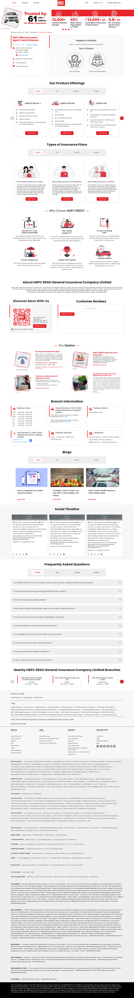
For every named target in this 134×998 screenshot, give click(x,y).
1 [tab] (62, 29)
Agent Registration (16, 750)
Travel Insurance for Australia (71, 801)
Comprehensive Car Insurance (62, 762)
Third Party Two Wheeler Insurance (79, 767)
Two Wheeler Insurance (18, 767)
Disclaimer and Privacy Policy (48, 743)
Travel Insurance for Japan (109, 803)
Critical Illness (72, 840)
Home (96, 460)
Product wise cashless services (54, 849)
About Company (16, 739)
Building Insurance (56, 818)
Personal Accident (47, 781)
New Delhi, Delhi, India (19, 442)
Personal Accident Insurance (75, 853)
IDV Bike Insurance (93, 772)
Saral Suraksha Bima (75, 784)
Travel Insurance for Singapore (57, 806)
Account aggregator (23, 858)
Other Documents (79, 844)
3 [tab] (68, 29)
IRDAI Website (66, 858)
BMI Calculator (114, 787)
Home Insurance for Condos (65, 821)
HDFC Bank (26, 872)
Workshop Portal (73, 743)
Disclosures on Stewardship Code (49, 739)
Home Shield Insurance (109, 818)
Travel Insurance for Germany (55, 803)
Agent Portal (71, 754)
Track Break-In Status (91, 769)
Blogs (98, 739)
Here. (24, 789)
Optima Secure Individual (18, 787)
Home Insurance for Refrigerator (62, 816)
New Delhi (33, 32)
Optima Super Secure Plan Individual (75, 787)
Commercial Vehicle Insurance (52, 769)
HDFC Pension (94, 877)
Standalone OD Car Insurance (71, 764)
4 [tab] (71, 29)
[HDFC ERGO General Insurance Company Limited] (61, 3)
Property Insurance (69, 818)
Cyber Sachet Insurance (31, 828)
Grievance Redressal (102, 741)
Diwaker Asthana (38, 835)
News (98, 743)
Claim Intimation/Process (75, 736)
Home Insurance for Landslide (19, 818)
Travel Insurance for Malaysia (19, 806)
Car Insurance (28, 762)
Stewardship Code (44, 736)
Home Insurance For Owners (51, 813)
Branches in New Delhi (18, 724)
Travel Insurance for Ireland (74, 803)
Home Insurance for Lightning (82, 816)
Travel (76, 460)
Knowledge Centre (77, 858)
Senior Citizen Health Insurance (85, 779)
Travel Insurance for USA (37, 809)
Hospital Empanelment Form (34, 849)
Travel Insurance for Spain (76, 806)
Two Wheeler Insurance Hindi (59, 865)
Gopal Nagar (28, 697)
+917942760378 (21, 63)
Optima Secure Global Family (36, 787)
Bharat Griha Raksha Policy (47, 821)
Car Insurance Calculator (97, 762)
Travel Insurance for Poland (38, 806)
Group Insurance (95, 828)
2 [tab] (65, 29)
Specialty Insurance (32, 830)
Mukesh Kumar (49, 835)
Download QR (40, 326)
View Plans (32, 199)
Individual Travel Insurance (44, 798)
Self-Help (70, 741)
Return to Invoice (87, 764)
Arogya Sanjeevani (79, 781)
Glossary (45, 858)
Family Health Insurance (50, 779)
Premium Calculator (34, 781)
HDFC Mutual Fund (59, 877)
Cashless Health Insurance (18, 781)
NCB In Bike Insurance (60, 774)
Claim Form (61, 844)
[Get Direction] (30, 442)
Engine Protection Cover (18, 772)
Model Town (38, 697)
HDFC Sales (70, 877)
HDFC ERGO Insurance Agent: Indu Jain (67, 679)
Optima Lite (102, 784)
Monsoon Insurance (94, 818)
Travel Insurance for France (36, 803)
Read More (21, 499)
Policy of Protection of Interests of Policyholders (78, 749)
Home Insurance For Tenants (32, 813)
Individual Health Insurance (33, 779)
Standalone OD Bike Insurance (20, 769)
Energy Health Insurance (109, 781)
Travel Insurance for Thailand (19, 809)
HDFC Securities (47, 877)
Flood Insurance (81, 818)
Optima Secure (31, 784)
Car (57, 460)
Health (38, 460)
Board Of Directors (16, 736)
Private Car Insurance (59, 840)
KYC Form (69, 844)
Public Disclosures (16, 753)
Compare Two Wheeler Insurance (101, 767)
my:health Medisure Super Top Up (98, 787)
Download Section (73, 739)
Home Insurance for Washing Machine (93, 813)
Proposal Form (40, 844)
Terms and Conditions (45, 741)
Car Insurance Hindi (43, 865)
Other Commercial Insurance (49, 830)
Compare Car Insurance (114, 762)
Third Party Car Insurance (80, 762)
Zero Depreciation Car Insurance (20, 764)
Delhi (27, 32)
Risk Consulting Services (18, 830)
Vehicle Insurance (36, 769)
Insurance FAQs (36, 858)
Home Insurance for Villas (82, 821)
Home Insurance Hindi (76, 865)
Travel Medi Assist (55, 858)
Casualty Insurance (82, 828)
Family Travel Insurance (61, 798)
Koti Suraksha (42, 784)
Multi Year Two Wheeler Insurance (73, 769)
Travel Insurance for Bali (89, 801)
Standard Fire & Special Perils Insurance (51, 828)
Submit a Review (32, 45)
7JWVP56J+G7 (17, 440)
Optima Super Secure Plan (54, 787)
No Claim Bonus (55, 764)
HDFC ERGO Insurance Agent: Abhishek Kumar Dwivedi (31, 679)
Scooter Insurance (46, 774)
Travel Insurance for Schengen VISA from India (47, 801)
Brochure (23, 844)
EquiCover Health (16, 789)
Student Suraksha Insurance (78, 798)
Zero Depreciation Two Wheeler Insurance (39, 772)
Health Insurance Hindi (28, 865)
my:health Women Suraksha (63, 781)
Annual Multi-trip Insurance (96, 798)
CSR (12, 743)
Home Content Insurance (18, 821)
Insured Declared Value (100, 764)
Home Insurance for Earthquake (39, 818)
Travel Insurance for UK (69, 809)
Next (122, 118)
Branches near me (17, 32)
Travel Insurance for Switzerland (95, 806)
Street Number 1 (16, 697)
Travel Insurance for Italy (91, 803)
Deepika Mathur (26, 835)
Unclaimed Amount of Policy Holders (78, 752)
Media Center (15, 746)
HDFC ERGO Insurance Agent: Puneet (102, 679)
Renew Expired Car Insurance (40, 764)
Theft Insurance (32, 821)
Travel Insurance (29, 798)
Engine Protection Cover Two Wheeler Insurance (25, 774)
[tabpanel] (67, 18)
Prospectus (31, 844)
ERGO (32, 872)
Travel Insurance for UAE (54, 809)
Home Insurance (49, 853)
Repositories (88, 858)
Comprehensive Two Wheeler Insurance (55, 767)
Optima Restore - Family (90, 784)
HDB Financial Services (81, 877)
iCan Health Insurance (93, 781)
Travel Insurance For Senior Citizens (21, 801)
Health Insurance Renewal (103, 779)
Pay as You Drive (104, 769)
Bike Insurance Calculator (34, 767)
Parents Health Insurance (66, 779)
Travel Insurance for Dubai (18, 803)
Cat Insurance (37, 794)
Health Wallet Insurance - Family (57, 784)
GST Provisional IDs (73, 746)
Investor (13, 741)
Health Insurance (31, 840)
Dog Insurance (26, 794)
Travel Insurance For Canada (107, 801)
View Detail (32, 133)
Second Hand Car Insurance (42, 762)
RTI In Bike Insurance (74, 774)
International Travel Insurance (87, 809)
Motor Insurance (60, 853)
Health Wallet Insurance (18, 784)
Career (13, 748)
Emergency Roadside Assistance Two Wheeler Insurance (69, 772)
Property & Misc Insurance (109, 828)
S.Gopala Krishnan (61, 835)
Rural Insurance (69, 828)
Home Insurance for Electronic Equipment (105, 816)
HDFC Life (38, 877)
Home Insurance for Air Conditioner (21, 816)
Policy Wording (51, 844)
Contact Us (100, 736)
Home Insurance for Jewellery (42, 816)
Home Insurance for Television (70, 813)
